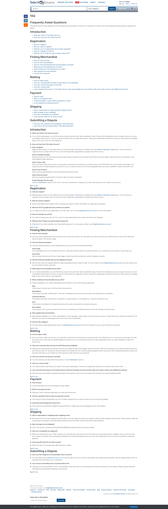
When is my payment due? (43, 98)
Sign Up (121, 3)
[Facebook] (26, 16)
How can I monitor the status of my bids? (48, 85)
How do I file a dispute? (42, 73)
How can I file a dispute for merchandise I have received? (53, 124)
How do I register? (40, 44)
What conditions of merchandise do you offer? (50, 69)
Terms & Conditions (79, 490)
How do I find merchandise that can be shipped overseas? (54, 65)
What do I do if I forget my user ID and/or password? (52, 53)
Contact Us (41, 490)
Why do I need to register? (43, 47)
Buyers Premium (106, 490)
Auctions (82, 2)
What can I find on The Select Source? (47, 35)
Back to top (34, 186)
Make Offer (61, 490)
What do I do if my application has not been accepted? (52, 49)
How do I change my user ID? (44, 51)
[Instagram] (26, 20)
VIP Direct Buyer (36, 492)
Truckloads (131, 490)
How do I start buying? (41, 60)
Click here (78, 149)
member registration (104, 149)
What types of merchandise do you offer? (48, 67)
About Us (33, 490)
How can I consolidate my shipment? (46, 114)
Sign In (128, 3)
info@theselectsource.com (87, 210)
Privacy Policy (91, 490)
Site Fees (53, 490)
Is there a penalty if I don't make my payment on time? (52, 101)
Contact (101, 2)
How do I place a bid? (41, 81)
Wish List (134, 3)
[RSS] (26, 25)
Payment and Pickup (119, 490)
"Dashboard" (42, 182)
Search (112, 9)
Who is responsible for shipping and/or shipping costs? (53, 110)
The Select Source (119, 494)
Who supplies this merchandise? (45, 71)
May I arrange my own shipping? (45, 112)
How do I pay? (39, 96)
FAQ (47, 490)
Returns (68, 490)
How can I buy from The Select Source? (47, 37)
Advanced (122, 9)
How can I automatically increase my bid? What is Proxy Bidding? (56, 83)
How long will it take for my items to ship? (48, 116)
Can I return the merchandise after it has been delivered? (53, 126)
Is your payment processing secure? (46, 103)
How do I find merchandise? (43, 63)
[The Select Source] (42, 2)
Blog (98, 490)
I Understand (133, 507)
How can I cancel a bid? (42, 87)
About (93, 2)
